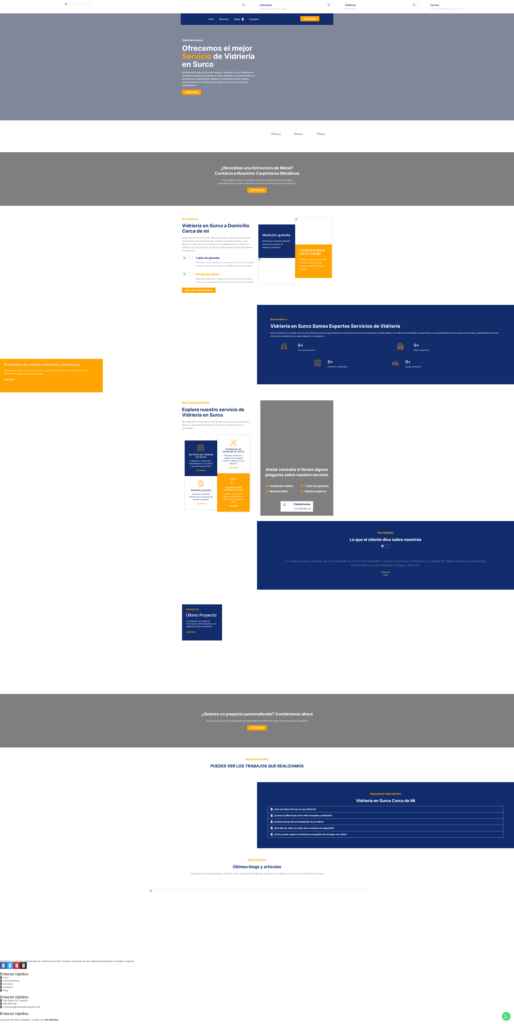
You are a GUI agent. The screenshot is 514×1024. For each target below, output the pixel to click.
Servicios (224, 19)
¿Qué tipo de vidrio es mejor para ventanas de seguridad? (304, 828)
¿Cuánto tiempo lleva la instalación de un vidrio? (299, 821)
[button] (385, 809)
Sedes (237, 19)
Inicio (211, 19)
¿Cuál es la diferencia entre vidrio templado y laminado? (303, 815)
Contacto (254, 19)
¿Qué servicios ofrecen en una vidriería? (295, 809)
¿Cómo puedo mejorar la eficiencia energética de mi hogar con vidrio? (310, 834)
